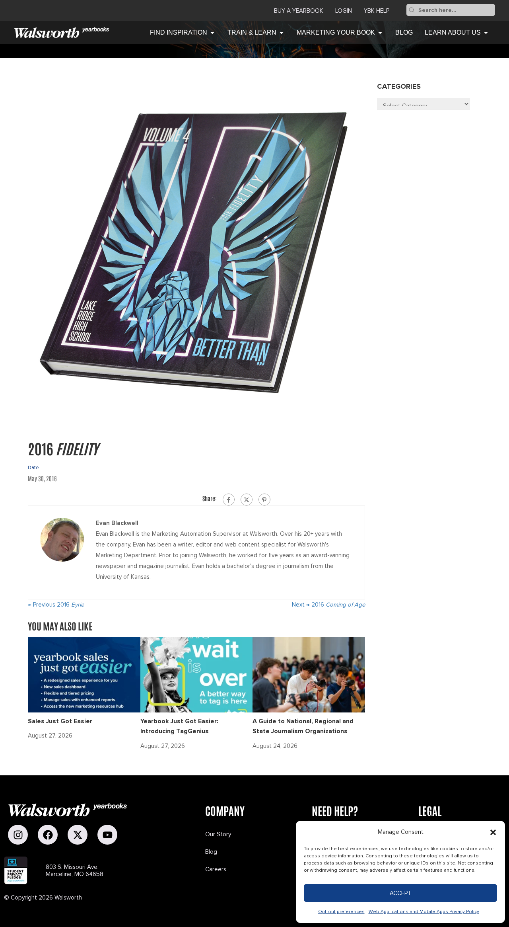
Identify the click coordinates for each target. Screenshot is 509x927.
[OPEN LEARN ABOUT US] (486, 32)
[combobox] (456, 10)
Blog (211, 851)
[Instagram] (18, 835)
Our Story (218, 834)
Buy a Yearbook (298, 10)
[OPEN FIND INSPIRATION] (212, 32)
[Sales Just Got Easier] (84, 674)
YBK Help (376, 10)
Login (343, 10)
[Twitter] (247, 499)
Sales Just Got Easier (60, 721)
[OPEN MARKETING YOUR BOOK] (380, 32)
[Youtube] (107, 835)
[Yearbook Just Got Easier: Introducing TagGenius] (196, 674)
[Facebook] (229, 499)
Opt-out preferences (341, 912)
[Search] (411, 10)
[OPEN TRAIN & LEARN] (281, 32)
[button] (493, 832)
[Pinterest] (264, 499)
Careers (215, 869)
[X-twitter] (77, 835)
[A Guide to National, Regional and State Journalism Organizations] (309, 674)
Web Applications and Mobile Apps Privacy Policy (424, 912)
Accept (401, 893)
